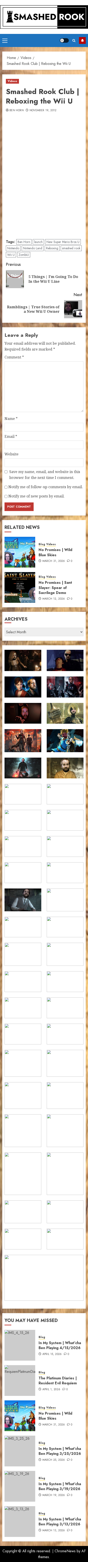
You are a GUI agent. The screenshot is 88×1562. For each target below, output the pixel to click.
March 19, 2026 (53, 1495)
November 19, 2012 (43, 110)
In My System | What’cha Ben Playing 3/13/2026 (60, 1522)
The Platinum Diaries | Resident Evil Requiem (58, 1381)
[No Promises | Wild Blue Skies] (20, 552)
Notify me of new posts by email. (36, 496)
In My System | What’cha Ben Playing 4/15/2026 (60, 1345)
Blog (42, 544)
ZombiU (24, 254)
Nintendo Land (32, 248)
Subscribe (82, 40)
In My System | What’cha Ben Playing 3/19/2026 (60, 1486)
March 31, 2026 (53, 561)
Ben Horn (16, 110)
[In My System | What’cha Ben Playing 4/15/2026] (20, 1345)
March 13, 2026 (53, 1530)
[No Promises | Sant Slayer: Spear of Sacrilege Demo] (20, 587)
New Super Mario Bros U (62, 242)
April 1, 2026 (51, 1389)
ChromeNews (65, 1551)
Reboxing (52, 248)
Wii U (11, 254)
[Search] (74, 40)
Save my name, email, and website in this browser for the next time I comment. (44, 474)
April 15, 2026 (52, 1354)
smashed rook (71, 248)
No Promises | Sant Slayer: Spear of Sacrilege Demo (55, 587)
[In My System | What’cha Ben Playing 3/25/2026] (20, 1451)
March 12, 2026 (53, 599)
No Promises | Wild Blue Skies (55, 552)
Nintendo (13, 248)
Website (12, 454)
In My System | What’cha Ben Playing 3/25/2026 (60, 1451)
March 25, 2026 (53, 1460)
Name (11, 418)
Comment (14, 357)
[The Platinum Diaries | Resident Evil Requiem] (20, 1380)
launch (38, 242)
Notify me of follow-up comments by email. (45, 486)
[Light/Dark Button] (64, 40)
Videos (12, 81)
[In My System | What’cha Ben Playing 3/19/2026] (20, 1486)
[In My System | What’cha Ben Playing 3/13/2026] (20, 1521)
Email (11, 436)
